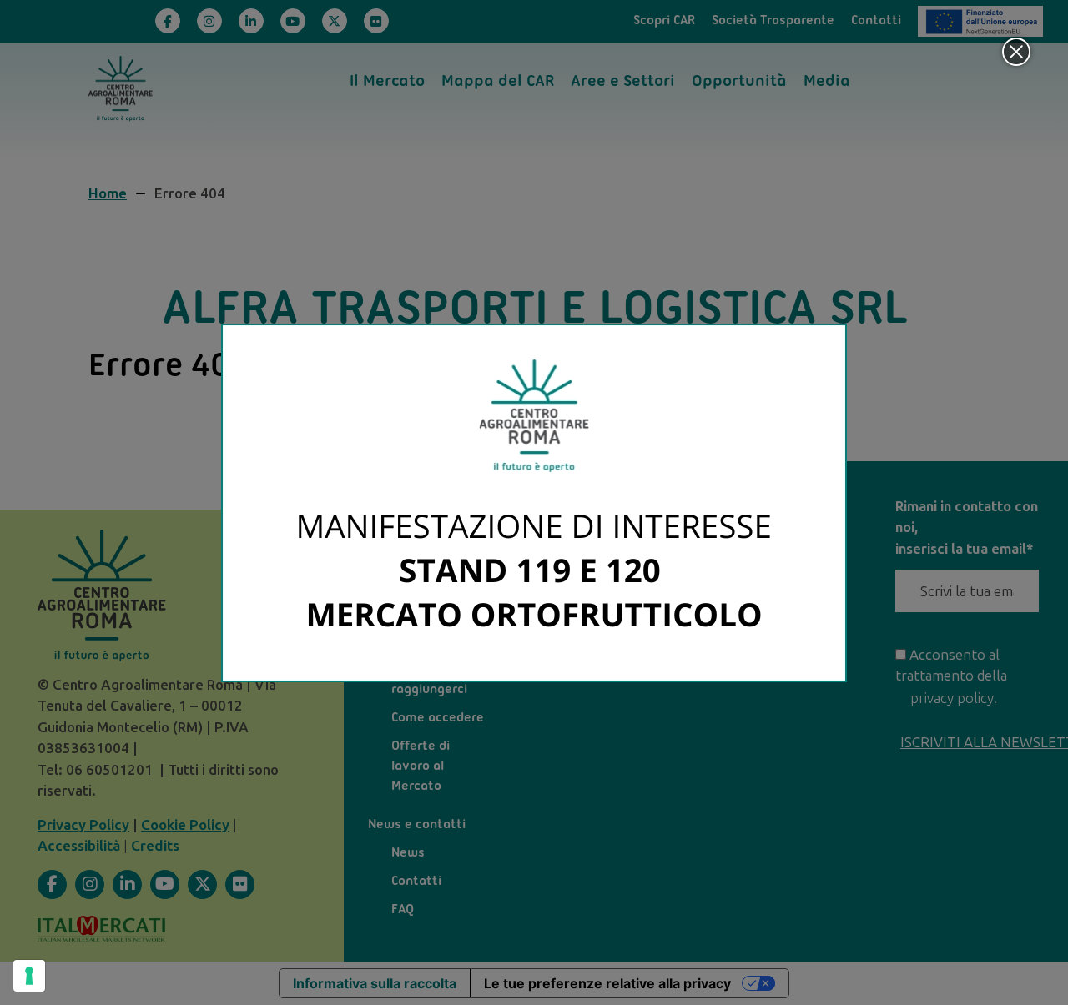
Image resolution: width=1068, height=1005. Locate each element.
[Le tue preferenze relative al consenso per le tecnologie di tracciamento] (29, 976)
